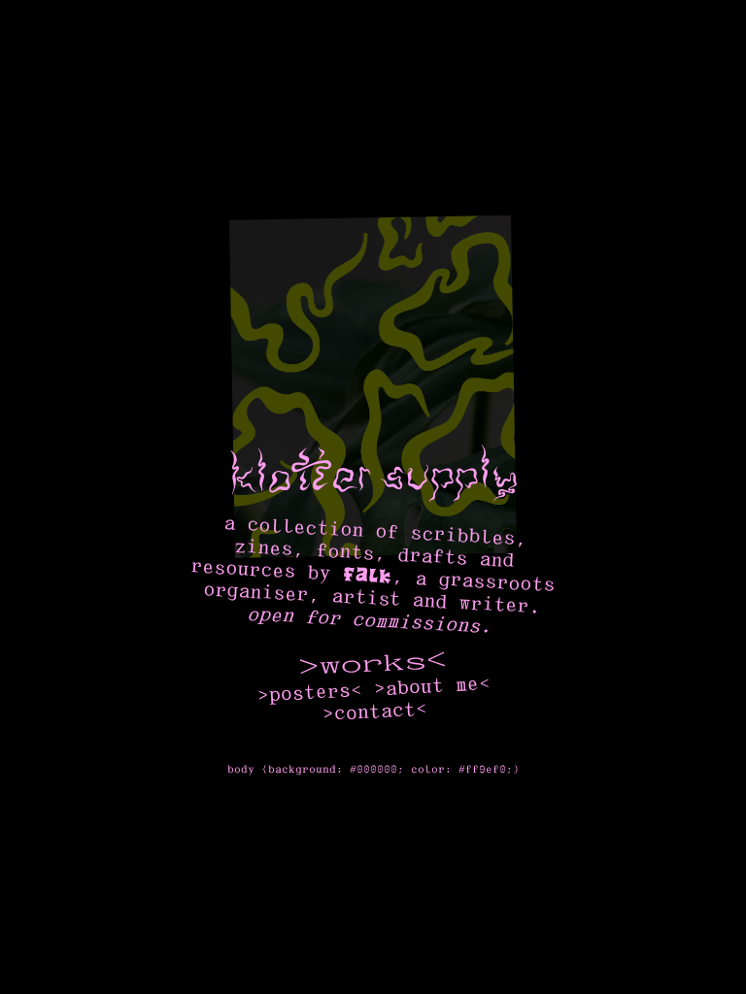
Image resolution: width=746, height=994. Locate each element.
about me (432, 686)
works (371, 664)
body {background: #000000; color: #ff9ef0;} (373, 769)
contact (374, 712)
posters (309, 692)
